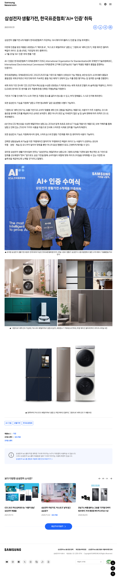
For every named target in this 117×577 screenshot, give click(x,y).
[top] (113, 574)
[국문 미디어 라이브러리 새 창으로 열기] (36, 562)
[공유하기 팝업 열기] (113, 568)
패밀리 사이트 (81, 562)
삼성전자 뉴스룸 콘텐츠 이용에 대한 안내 (100, 549)
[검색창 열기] (100, 4)
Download (100, 27)
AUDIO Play (95, 27)
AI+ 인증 (8, 423)
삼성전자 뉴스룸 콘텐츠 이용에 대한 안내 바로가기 (33, 459)
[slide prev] (99, 478)
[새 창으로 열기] (109, 561)
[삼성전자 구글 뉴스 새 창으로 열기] (48, 562)
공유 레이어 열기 (105, 27)
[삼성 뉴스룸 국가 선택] (105, 4)
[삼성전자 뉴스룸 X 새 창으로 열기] (24, 562)
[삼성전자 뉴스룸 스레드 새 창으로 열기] (30, 562)
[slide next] (111, 478)
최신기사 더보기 (57, 526)
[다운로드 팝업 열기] (113, 563)
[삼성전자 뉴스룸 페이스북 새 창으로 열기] (18, 562)
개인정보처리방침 (81, 549)
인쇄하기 (110, 27)
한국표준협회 (27, 423)
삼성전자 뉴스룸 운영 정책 (65, 549)
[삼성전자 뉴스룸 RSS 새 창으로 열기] (42, 562)
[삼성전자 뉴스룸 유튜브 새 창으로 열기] (7, 562)
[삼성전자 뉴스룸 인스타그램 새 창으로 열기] (13, 562)
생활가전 (17, 423)
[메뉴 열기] (110, 4)
